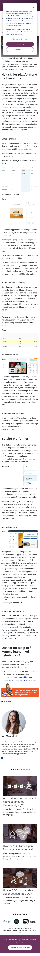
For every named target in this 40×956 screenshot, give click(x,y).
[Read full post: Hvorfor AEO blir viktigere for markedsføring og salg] (20, 834)
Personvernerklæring (14, 928)
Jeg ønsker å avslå (20, 49)
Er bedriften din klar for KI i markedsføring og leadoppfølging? (19, 802)
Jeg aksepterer (20, 44)
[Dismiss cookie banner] (33, 7)
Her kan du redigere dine (20, 948)
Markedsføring (8, 701)
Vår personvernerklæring (14, 25)
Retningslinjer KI (27, 928)
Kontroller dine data (20, 39)
